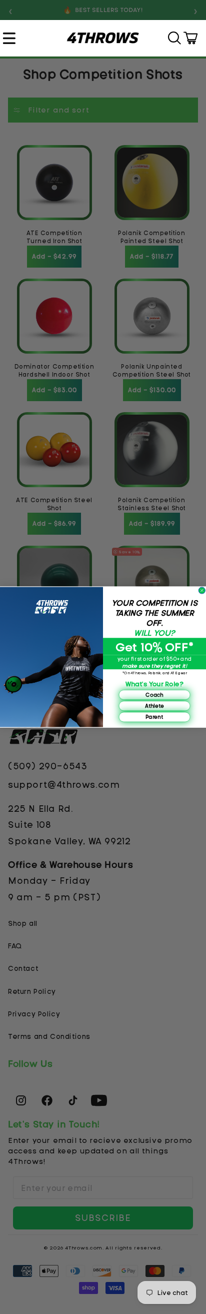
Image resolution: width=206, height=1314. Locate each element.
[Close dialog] (201, 590)
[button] (10, 38)
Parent (155, 716)
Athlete (154, 705)
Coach (154, 694)
